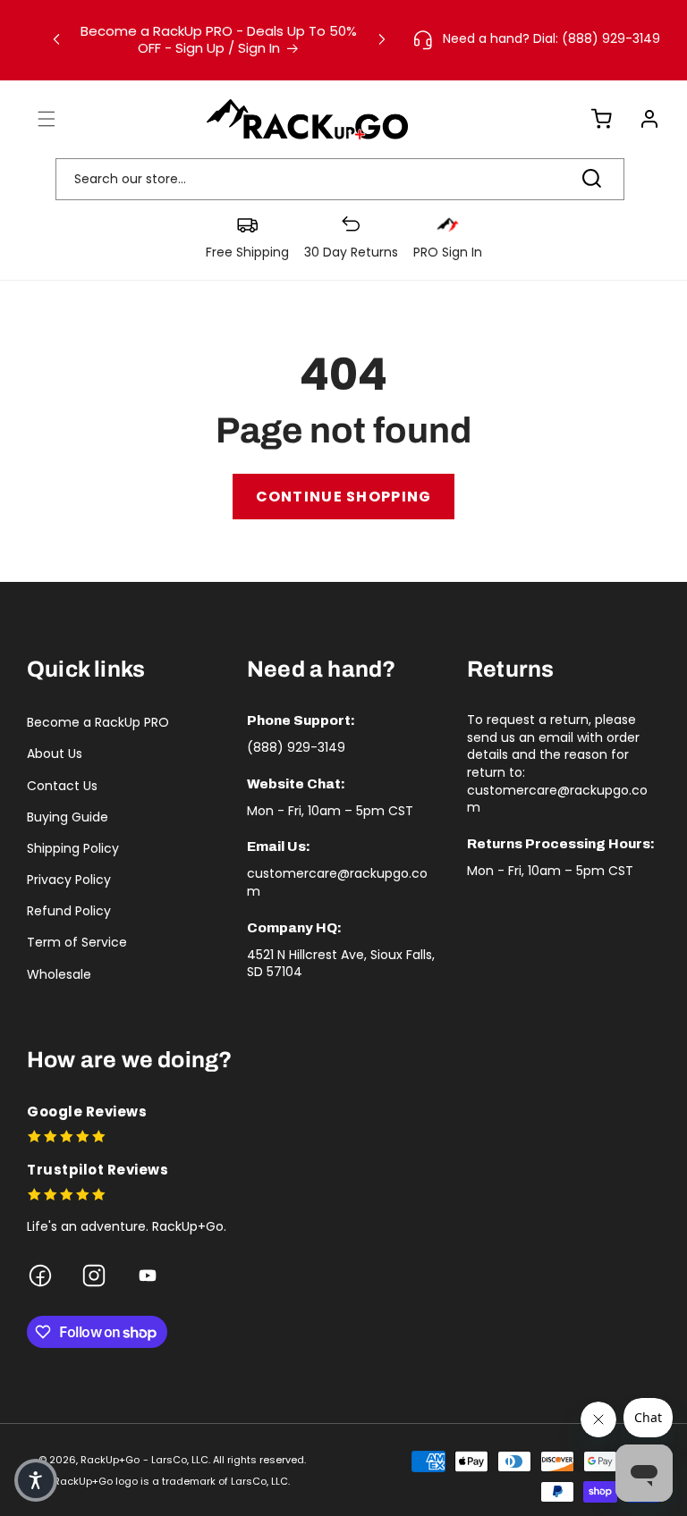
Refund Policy (69, 911)
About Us (54, 753)
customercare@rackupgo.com (337, 882)
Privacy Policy (69, 880)
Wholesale (59, 974)
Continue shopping (344, 496)
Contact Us (62, 786)
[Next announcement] (382, 39)
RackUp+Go (110, 1460)
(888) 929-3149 (296, 747)
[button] (35, 119)
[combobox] (339, 179)
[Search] (591, 178)
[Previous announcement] (56, 39)
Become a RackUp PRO (98, 722)
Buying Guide (67, 817)
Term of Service (77, 942)
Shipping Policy (73, 848)
